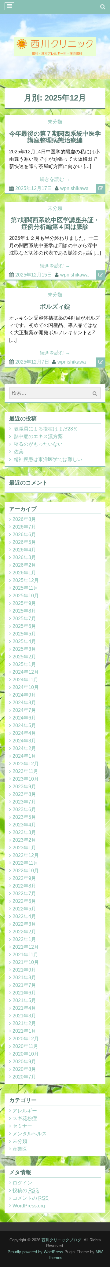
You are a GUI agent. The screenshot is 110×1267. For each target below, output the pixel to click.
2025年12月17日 (33, 188)
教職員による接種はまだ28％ (46, 428)
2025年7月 (24, 618)
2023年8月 (24, 794)
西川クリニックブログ (61, 1240)
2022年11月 (25, 863)
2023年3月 (24, 832)
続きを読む (55, 179)
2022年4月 (24, 916)
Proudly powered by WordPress (35, 1252)
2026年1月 (24, 572)
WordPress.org (29, 1205)
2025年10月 (26, 595)
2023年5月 (24, 817)
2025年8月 (24, 610)
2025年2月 (24, 656)
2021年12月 (26, 947)
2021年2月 (24, 1023)
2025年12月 (26, 580)
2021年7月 (24, 985)
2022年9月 (24, 878)
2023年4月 (24, 824)
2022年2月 (24, 931)
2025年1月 (24, 664)
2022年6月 (24, 901)
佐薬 (19, 451)
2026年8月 (24, 519)
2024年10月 (26, 687)
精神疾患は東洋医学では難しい (48, 459)
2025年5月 (24, 633)
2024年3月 (24, 740)
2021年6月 (24, 992)
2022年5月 (24, 908)
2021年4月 (24, 1008)
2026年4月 (24, 549)
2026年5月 (24, 542)
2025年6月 (24, 626)
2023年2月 (24, 840)
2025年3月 (24, 649)
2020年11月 (25, 1046)
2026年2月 (24, 565)
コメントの (31, 1198)
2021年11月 (25, 954)
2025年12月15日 (33, 274)
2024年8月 (24, 702)
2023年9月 (24, 786)
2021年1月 (24, 1031)
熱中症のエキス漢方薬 (38, 436)
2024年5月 (24, 725)
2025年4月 (24, 641)
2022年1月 (24, 939)
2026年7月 (24, 526)
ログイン (22, 1182)
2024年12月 (26, 672)
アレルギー (25, 1110)
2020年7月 (24, 1076)
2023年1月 (24, 847)
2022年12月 (26, 855)
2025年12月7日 (32, 361)
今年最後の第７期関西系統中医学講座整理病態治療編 (55, 137)
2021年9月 (24, 969)
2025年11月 (25, 588)
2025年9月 (24, 603)
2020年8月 (24, 1069)
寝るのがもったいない (38, 444)
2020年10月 (26, 1053)
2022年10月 (26, 870)
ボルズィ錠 (55, 306)
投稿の (26, 1190)
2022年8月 (24, 885)
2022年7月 (24, 893)
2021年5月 (24, 1000)
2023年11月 (25, 771)
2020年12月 (26, 1038)
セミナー (22, 1126)
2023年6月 (24, 809)
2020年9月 (24, 1061)
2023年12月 (26, 763)
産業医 (20, 1149)
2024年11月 (25, 679)
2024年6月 (24, 717)
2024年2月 (24, 748)
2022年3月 (24, 924)
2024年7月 (24, 710)
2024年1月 (24, 756)
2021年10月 (26, 962)
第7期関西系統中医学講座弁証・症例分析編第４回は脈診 (55, 223)
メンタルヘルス (30, 1133)
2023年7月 (24, 801)
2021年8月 (24, 977)
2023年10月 (26, 779)
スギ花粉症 (25, 1118)
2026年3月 (24, 557)
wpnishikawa (74, 188)
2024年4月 (24, 733)
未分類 (55, 121)
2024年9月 (24, 695)
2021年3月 (24, 1015)
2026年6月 (24, 534)
